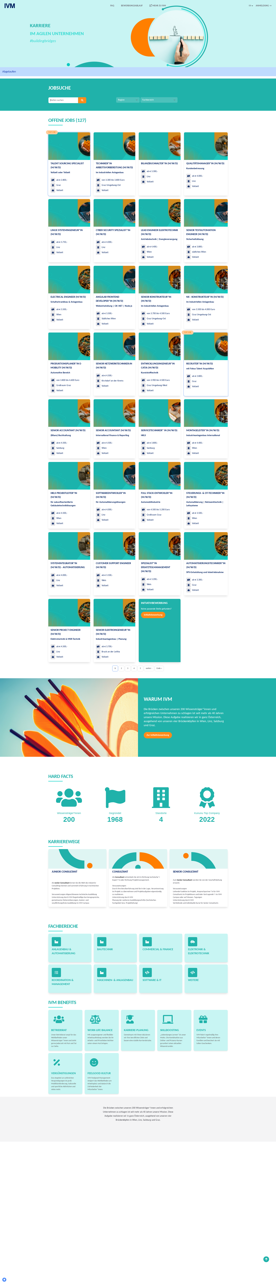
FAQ (112, 6)
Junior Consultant (64, 871)
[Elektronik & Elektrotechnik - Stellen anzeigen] (192, 941)
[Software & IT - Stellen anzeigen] (147, 972)
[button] (251, 6)
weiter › (149, 668)
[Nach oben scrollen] (266, 1259)
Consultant (120, 871)
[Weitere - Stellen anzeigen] (192, 972)
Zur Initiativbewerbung (158, 735)
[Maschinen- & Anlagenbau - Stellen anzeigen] (101, 972)
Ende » (159, 668)
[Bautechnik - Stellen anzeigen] (101, 941)
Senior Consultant (185, 871)
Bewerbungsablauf (132, 6)
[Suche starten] (82, 100)
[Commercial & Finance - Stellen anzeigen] (147, 941)
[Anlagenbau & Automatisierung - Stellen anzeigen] (56, 941)
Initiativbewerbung (153, 615)
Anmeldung (263, 6)
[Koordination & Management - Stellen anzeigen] (56, 972)
